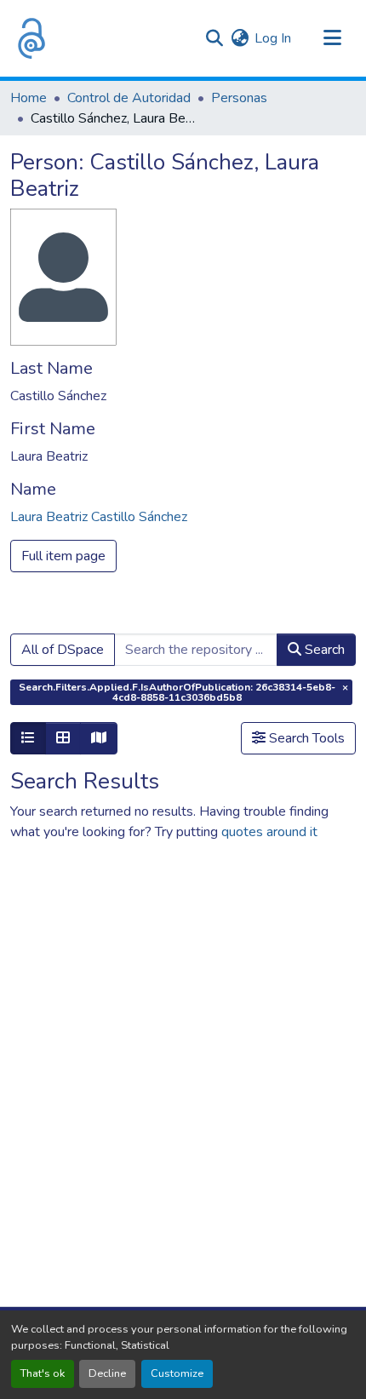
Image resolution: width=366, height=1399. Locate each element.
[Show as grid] (63, 738)
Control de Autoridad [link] (129, 98)
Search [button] (323, 649)
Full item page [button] (63, 556)
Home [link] (28, 98)
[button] (31, 38)
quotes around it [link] (269, 832)
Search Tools (305, 738)
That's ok (42, 1373)
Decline (107, 1373)
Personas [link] (239, 98)
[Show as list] (28, 738)
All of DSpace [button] (62, 649)
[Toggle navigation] (332, 38)
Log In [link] (272, 38)
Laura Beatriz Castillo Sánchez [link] (98, 516)
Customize (177, 1373)
